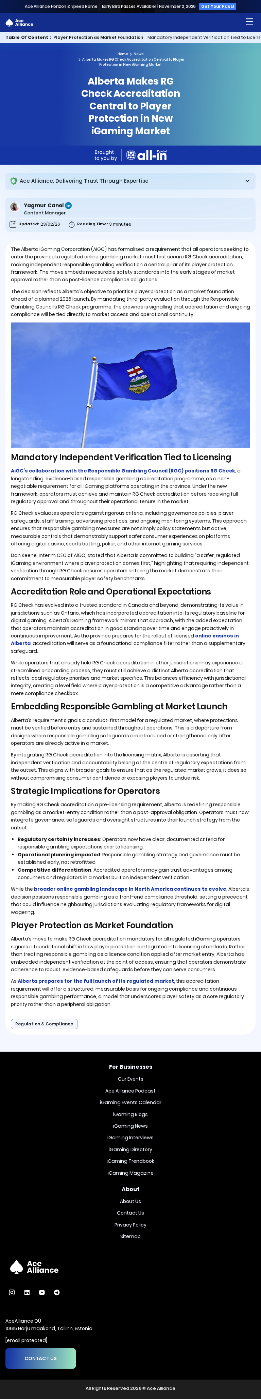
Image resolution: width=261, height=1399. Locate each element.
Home (123, 54)
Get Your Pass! (217, 6)
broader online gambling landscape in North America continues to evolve (130, 889)
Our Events (130, 1078)
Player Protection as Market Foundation (98, 37)
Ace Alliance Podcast (130, 1090)
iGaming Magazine (131, 1173)
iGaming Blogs (130, 1114)
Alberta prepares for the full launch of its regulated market (96, 981)
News (138, 54)
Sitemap (130, 1236)
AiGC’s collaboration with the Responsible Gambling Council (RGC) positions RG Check (123, 470)
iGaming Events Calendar (130, 1102)
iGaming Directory (130, 1149)
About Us (130, 1201)
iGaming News (130, 1126)
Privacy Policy (130, 1224)
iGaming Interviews (130, 1137)
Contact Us (130, 1212)
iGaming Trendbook (130, 1161)
